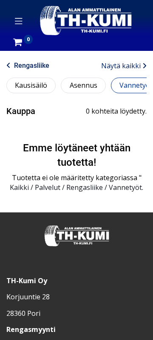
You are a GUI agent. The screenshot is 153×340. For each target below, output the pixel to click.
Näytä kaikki (121, 65)
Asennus (83, 85)
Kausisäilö (31, 85)
